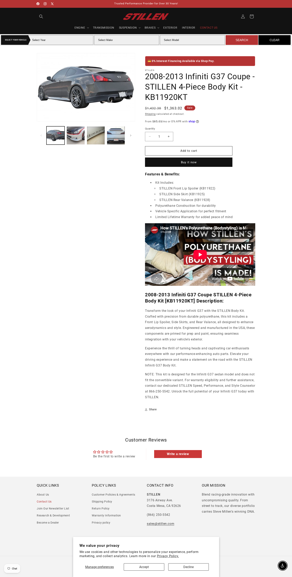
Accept (144, 567)
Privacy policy (101, 522)
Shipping (150, 114)
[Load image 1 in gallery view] (55, 135)
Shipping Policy (102, 501)
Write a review (178, 454)
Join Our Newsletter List (53, 508)
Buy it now (189, 162)
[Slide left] (41, 135)
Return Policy (101, 508)
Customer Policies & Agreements (113, 494)
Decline (188, 567)
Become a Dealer (48, 522)
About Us (43, 494)
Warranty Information (106, 515)
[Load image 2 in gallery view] (76, 135)
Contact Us (44, 501)
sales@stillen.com (160, 524)
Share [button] (153, 409)
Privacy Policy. (168, 556)
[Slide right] (130, 135)
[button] (41, 16)
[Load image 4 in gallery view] (116, 135)
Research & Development (53, 515)
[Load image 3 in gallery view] (96, 135)
